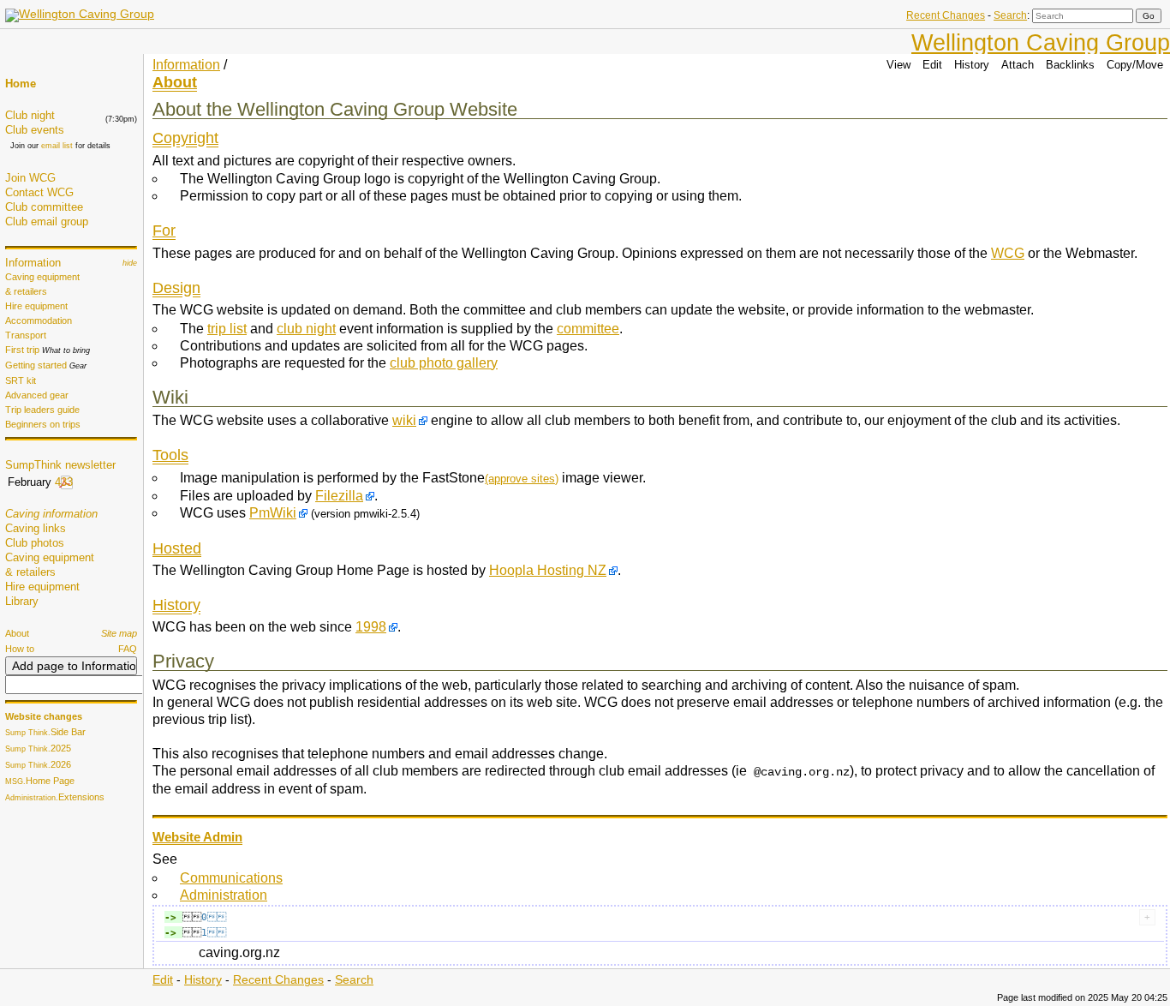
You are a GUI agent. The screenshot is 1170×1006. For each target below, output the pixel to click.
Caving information (51, 513)
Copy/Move (1135, 64)
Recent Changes (945, 15)
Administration (223, 895)
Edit (932, 64)
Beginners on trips (43, 424)
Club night (30, 115)
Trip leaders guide (42, 409)
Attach (1017, 64)
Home (20, 83)
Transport (25, 335)
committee (588, 328)
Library (22, 601)
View (898, 64)
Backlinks (1070, 64)
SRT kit (20, 380)
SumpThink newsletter (60, 464)
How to (19, 649)
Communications (231, 878)
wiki (404, 420)
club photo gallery (444, 363)
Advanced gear (37, 395)
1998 (370, 627)
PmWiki (272, 513)
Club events (34, 129)
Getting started (36, 365)
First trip (22, 349)
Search (1010, 15)
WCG (1007, 253)
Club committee (44, 207)
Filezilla (339, 495)
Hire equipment (36, 306)
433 (64, 482)
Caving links (35, 528)
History (971, 64)
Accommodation (38, 320)
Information (33, 262)
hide (129, 263)
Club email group (46, 221)
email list (57, 145)
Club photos (34, 542)
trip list (227, 328)
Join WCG (30, 177)
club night (306, 328)
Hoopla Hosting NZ (547, 570)
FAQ (127, 649)
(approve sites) (521, 478)
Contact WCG (39, 192)
